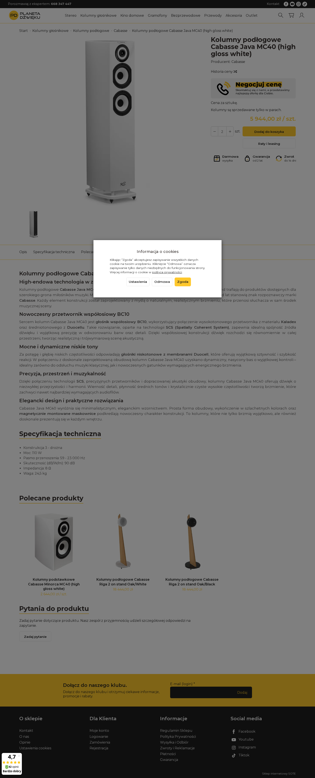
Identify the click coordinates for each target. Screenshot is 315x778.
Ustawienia (138, 282)
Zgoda (182, 282)
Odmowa (162, 282)
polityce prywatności (167, 272)
